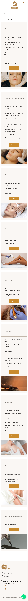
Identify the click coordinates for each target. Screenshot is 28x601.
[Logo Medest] (14, 5)
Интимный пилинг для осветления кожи (11, 480)
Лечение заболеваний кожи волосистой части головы (13, 290)
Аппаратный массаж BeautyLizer (10, 350)
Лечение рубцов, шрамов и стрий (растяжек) (13, 130)
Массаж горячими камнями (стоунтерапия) (13, 359)
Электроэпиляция (10, 240)
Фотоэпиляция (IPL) (11, 244)
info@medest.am (7, 576)
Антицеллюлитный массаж (13, 363)
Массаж (7, 331)
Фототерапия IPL (10, 134)
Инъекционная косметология (15, 29)
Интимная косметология (13, 466)
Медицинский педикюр (12, 410)
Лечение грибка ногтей (12, 422)
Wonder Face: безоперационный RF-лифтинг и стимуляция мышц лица (13, 113)
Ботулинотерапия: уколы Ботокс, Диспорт (12, 43)
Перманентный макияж (13, 516)
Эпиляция (8, 229)
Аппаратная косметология (14, 98)
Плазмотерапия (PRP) (11, 63)
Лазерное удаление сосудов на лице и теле (13, 139)
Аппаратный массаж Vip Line (14, 355)
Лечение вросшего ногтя (12, 431)
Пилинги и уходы (10, 175)
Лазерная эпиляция (11, 237)
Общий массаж (9, 367)
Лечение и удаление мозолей (14, 413)
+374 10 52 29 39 (7, 573)
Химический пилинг (11, 188)
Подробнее (14, 68)
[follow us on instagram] (5, 589)
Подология (8, 402)
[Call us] (5, 6)
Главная (4, 13)
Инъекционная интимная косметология (12, 475)
